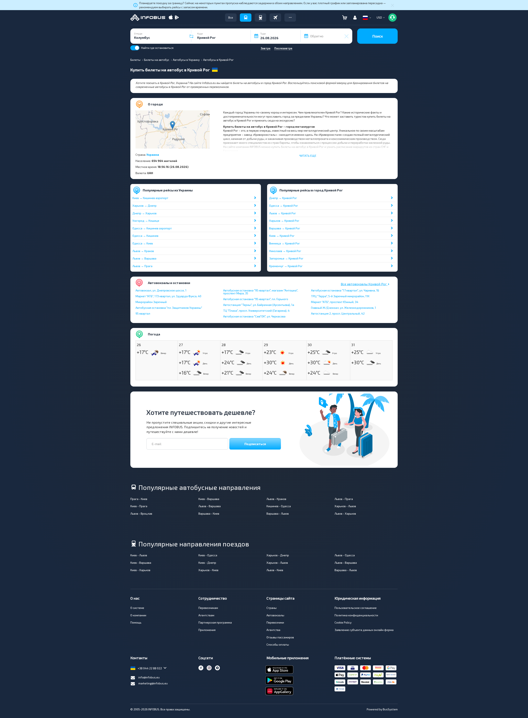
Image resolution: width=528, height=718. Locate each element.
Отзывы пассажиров (280, 637)
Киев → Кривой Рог (282, 235)
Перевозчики (275, 622)
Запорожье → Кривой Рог (286, 258)
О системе (137, 608)
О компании (138, 615)
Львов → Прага (142, 266)
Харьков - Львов (345, 506)
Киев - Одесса (207, 555)
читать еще (307, 155)
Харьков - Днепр (277, 555)
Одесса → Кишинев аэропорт (152, 228)
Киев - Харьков (140, 570)
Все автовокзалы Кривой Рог (364, 284)
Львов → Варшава (144, 258)
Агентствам (206, 615)
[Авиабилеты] (275, 17)
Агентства (273, 630)
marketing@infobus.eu (153, 683)
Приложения (207, 630)
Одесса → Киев (142, 243)
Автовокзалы (275, 615)
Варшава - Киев (208, 513)
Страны (271, 608)
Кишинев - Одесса (278, 506)
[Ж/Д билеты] (260, 17)
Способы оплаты (277, 644)
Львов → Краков (143, 251)
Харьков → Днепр (144, 205)
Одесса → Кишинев (145, 235)
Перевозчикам (208, 608)
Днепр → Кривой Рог (283, 198)
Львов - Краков (276, 499)
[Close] (392, 5)
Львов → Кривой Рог (282, 213)
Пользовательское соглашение (356, 608)
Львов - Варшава (209, 506)
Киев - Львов (138, 555)
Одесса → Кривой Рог (283, 205)
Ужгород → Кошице (145, 220)
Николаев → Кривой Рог (285, 251)
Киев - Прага (138, 506)
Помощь (135, 622)
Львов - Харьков (345, 513)
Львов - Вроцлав (141, 513)
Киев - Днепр (207, 562)
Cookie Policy (343, 622)
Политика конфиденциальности (356, 615)
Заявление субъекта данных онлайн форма (364, 630)
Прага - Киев (138, 499)
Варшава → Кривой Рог (284, 228)
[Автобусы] (245, 17)
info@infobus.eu (149, 677)
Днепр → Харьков (144, 213)
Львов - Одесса (345, 555)
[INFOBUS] (147, 17)
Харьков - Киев (208, 570)
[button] (290, 17)
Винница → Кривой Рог (284, 243)
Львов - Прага (344, 499)
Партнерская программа (215, 622)
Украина (152, 154)
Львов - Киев (274, 570)
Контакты (138, 658)
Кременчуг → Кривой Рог (286, 266)
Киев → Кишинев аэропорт (150, 198)
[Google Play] (176, 17)
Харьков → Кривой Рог (284, 220)
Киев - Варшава (208, 499)
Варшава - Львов (277, 513)
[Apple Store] (170, 17)
